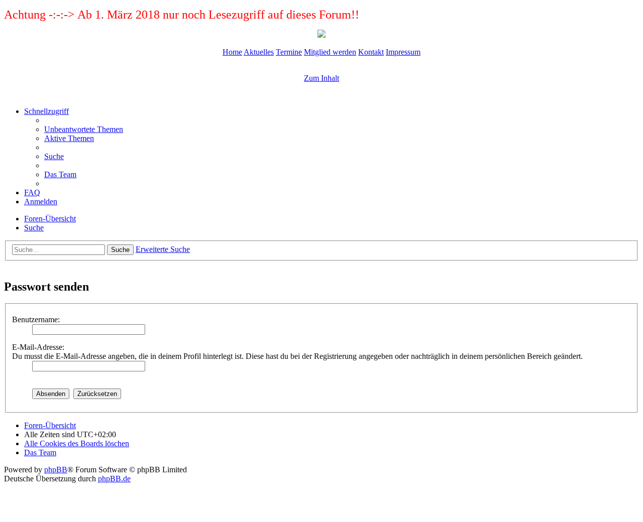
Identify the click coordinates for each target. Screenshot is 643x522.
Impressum (403, 52)
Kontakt (371, 52)
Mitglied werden (330, 52)
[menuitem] (83, 129)
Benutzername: (36, 319)
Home (232, 52)
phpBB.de (114, 478)
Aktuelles (259, 52)
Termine (289, 52)
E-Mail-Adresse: (38, 347)
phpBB (55, 469)
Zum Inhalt (321, 78)
